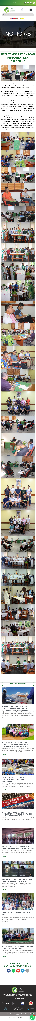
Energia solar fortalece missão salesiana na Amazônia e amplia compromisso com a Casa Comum (15, 708)
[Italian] (17, 18)
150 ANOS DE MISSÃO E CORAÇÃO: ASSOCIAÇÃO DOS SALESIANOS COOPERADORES (14, 779)
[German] (15, 18)
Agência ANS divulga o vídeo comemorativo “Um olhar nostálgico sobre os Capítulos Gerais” (17, 814)
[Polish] (19, 18)
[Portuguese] (21, 18)
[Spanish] (23, 18)
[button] (2, 2)
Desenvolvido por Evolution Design (18, 1017)
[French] (13, 18)
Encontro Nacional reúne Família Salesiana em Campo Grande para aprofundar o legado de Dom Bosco (16, 744)
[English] (11, 18)
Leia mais (4, 719)
